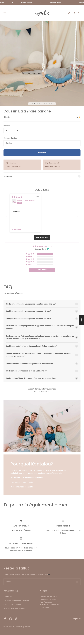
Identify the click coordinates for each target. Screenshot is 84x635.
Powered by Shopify (23, 627)
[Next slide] (77, 216)
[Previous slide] (7, 216)
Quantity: (7, 125)
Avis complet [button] (17, 229)
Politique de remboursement (14, 609)
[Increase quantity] (17, 130)
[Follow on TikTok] (16, 618)
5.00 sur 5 (48, 246)
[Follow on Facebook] (5, 618)
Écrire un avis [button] (42, 270)
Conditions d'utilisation (12, 605)
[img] (17, 197)
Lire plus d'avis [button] (42, 237)
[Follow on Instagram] (10, 618)
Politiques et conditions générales (16, 600)
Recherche (7, 596)
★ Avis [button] (82, 320)
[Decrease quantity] (7, 130)
